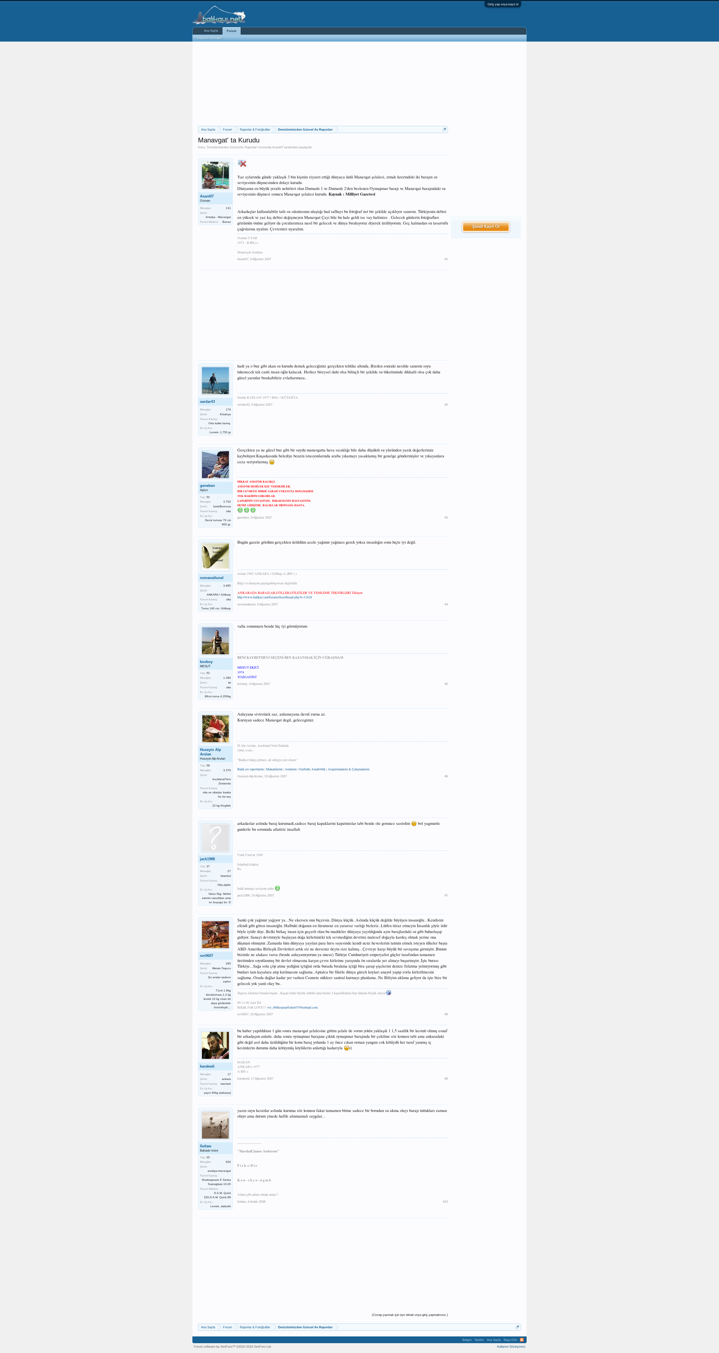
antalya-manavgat (219, 1170)
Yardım (479, 1339)
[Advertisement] (323, 83)
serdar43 (207, 401)
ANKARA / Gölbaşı (219, 594)
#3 (446, 517)
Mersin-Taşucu (221, 968)
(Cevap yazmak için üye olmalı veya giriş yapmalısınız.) (410, 1314)
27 (229, 871)
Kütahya (225, 414)
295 (228, 963)
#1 (446, 259)
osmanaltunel (212, 578)
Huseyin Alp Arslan (210, 752)
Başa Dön (510, 1339)
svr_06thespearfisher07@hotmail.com (292, 1007)
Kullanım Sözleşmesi (511, 1346)
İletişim (467, 1339)
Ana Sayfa (211, 30)
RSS (522, 1340)
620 (228, 1161)
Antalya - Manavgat (218, 217)
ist (229, 682)
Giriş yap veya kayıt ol (503, 4)
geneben (207, 485)
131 (228, 208)
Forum (231, 31)
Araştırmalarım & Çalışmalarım (348, 769)
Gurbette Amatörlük (312, 769)
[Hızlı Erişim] (444, 129)
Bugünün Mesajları (210, 38)
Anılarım (291, 769)
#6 (446, 776)
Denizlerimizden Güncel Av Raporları (232, 147)
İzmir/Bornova (222, 506)
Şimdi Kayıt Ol (485, 226)
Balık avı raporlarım (250, 769)
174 (228, 409)
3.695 (227, 585)
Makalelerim (274, 769)
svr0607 (206, 956)
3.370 (227, 770)
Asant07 (277, 147)
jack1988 (207, 859)
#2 (446, 404)
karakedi (207, 1066)
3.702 (227, 501)
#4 (446, 604)
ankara (226, 1078)
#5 (446, 683)
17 (229, 1074)
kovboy (206, 662)
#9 (446, 1078)
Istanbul (225, 875)
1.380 (227, 677)
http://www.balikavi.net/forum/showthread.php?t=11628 (274, 597)
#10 (445, 1201)
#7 (446, 895)
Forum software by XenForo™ (233, 1346)
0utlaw (205, 1146)
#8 (446, 1014)
